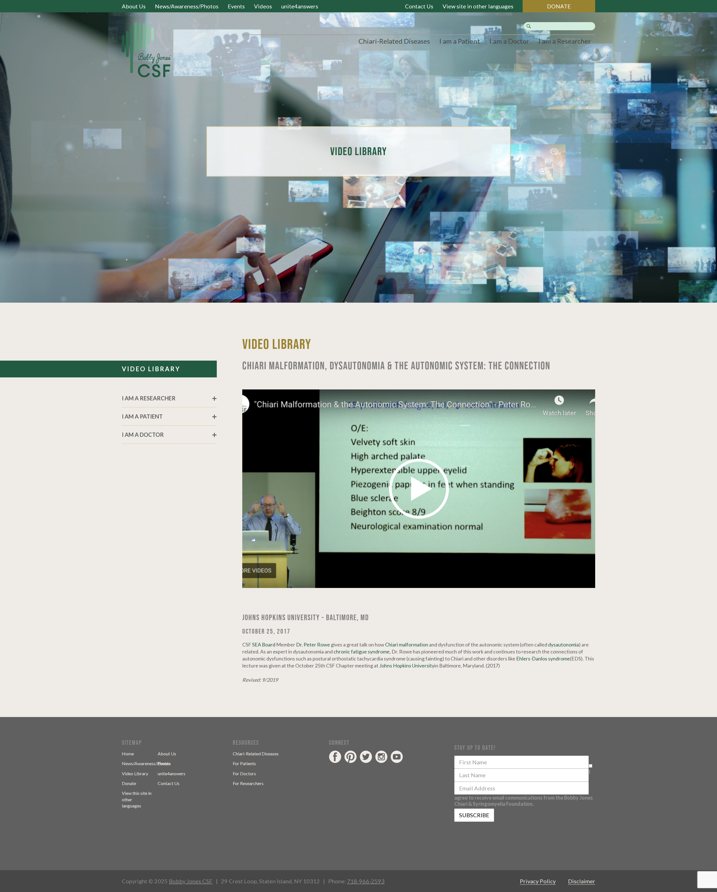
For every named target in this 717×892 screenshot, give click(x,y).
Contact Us (419, 6)
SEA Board (263, 644)
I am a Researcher (564, 41)
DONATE (559, 6)
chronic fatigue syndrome (362, 651)
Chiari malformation (406, 644)
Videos (263, 6)
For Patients (244, 763)
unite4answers (299, 6)
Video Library (135, 773)
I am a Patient (459, 41)
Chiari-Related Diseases (394, 41)
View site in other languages (478, 6)
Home (128, 753)
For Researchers (248, 783)
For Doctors (244, 773)
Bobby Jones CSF (191, 881)
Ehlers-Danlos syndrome (543, 658)
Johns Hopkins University (406, 665)
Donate (129, 783)
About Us (134, 6)
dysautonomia (563, 644)
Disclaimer (581, 881)
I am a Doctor (509, 41)
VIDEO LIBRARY (151, 369)
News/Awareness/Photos (186, 6)
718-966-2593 (366, 881)
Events (236, 6)
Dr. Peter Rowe (313, 644)
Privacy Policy (538, 881)
